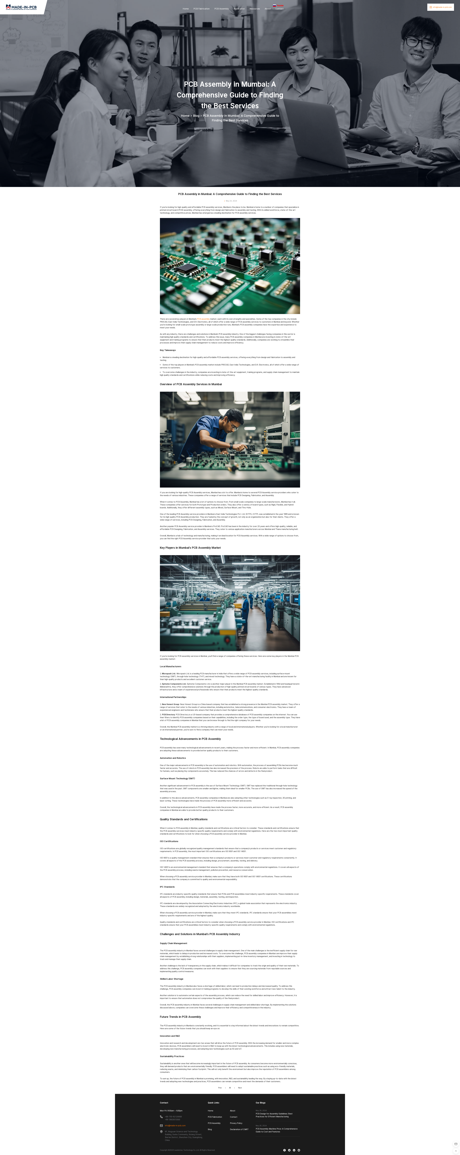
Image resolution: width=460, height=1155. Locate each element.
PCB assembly (203, 319)
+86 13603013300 (172, 1119)
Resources (255, 8)
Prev (220, 1088)
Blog (196, 115)
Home (186, 8)
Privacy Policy (236, 1123)
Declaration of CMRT (239, 1129)
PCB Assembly (221, 8)
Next (240, 1088)
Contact (280, 8)
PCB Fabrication (201, 8)
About (268, 8)
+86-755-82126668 (173, 1117)
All (230, 1088)
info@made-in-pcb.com (175, 1125)
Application (239, 8)
